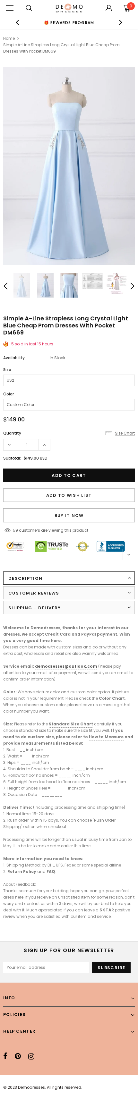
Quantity (12, 433)
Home (9, 38)
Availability (14, 357)
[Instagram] (31, 1056)
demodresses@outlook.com (66, 666)
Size (7, 369)
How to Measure (106, 737)
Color (8, 394)
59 (15, 530)
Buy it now (69, 515)
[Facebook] (5, 1056)
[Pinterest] (18, 1056)
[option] (69, 22)
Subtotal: (12, 458)
